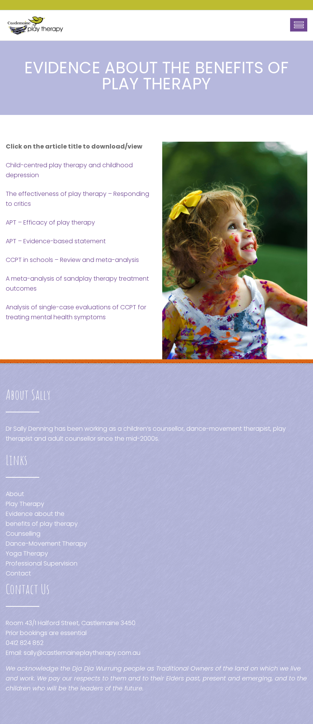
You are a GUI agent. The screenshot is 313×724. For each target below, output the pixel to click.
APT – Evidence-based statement (56, 241)
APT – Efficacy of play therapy (50, 222)
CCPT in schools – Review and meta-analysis (72, 259)
